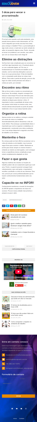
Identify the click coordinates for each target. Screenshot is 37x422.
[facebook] (12, 408)
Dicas (5, 200)
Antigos (29, 246)
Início (15, 418)
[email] (21, 408)
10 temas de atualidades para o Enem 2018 (21, 306)
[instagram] (25, 408)
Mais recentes (9, 246)
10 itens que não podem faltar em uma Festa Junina (22, 314)
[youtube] (16, 408)
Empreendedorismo (15, 200)
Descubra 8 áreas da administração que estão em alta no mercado (23, 298)
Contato (21, 418)
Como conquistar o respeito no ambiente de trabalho (21, 323)
